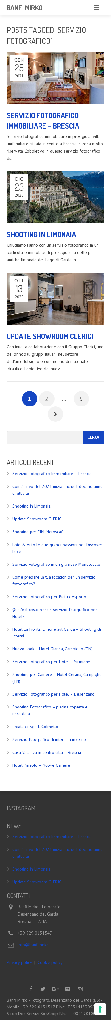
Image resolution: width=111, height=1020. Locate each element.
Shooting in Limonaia (31, 506)
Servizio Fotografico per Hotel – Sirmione (51, 661)
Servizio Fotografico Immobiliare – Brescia (52, 473)
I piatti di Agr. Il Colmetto (35, 726)
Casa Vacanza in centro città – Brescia (46, 752)
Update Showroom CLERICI (37, 519)
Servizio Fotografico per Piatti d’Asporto (49, 596)
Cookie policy (50, 962)
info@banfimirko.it (35, 944)
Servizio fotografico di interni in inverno (49, 739)
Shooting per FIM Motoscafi (38, 532)
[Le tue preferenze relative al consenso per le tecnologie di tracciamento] (100, 1009)
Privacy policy (19, 962)
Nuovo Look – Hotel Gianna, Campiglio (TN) (52, 649)
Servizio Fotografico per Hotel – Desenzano (53, 694)
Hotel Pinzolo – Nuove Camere (41, 765)
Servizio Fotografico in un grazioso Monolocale (56, 564)
